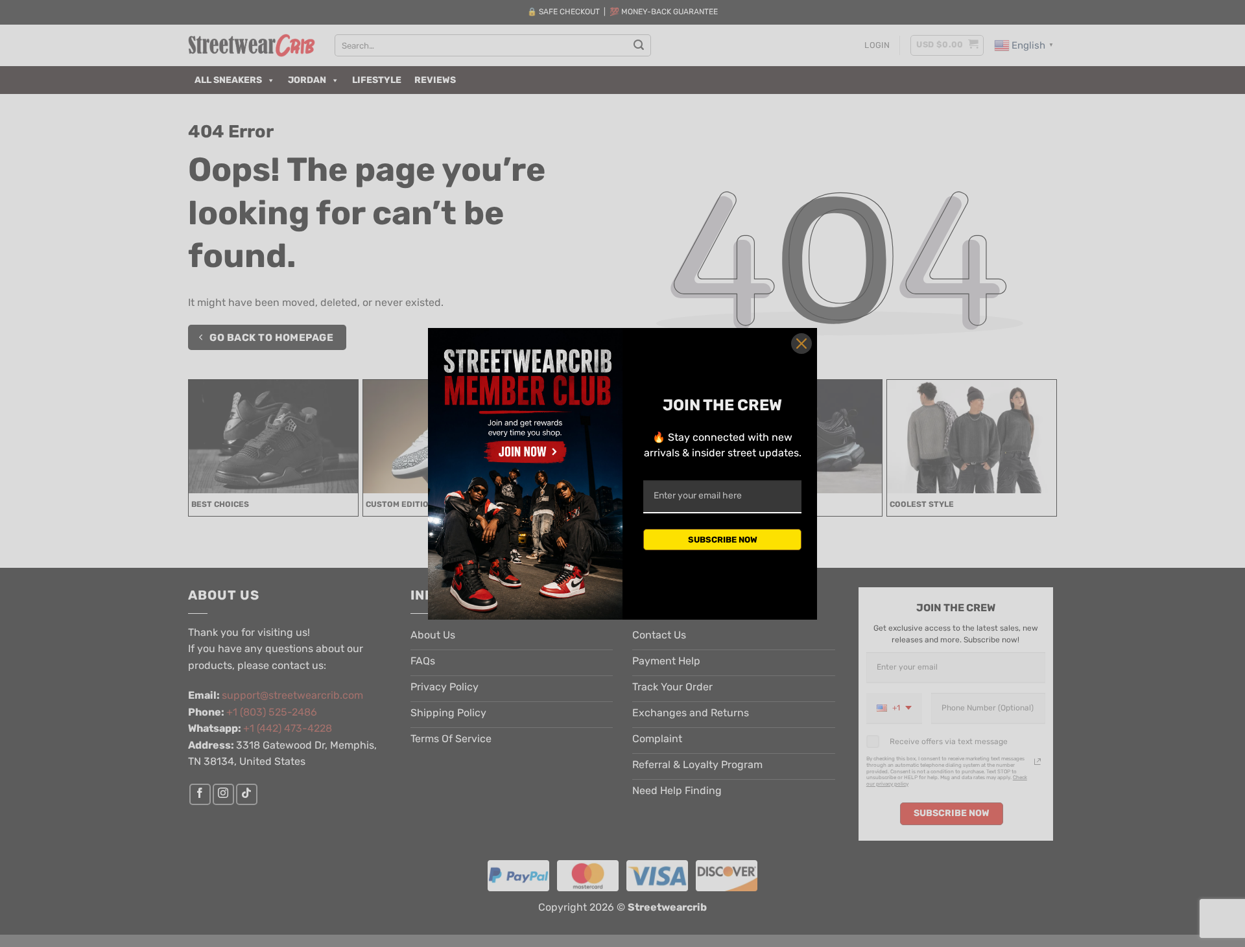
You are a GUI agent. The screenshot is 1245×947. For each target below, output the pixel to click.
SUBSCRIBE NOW (722, 539)
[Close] (801, 343)
